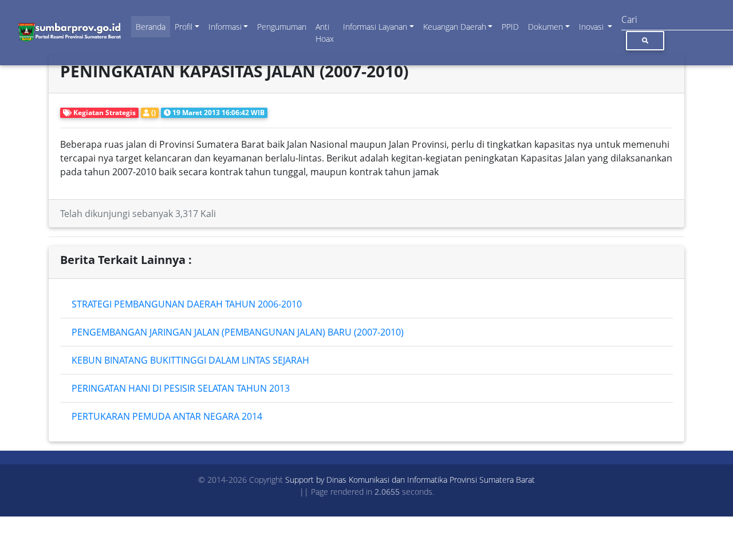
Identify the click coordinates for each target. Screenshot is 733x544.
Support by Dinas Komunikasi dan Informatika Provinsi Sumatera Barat (410, 479)
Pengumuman (281, 26)
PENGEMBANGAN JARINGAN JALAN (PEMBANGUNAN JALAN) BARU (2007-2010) (238, 332)
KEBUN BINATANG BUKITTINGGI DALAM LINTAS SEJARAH (190, 360)
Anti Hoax (325, 32)
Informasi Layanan (375, 26)
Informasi (225, 26)
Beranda (150, 26)
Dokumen (545, 26)
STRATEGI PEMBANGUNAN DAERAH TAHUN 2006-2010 (187, 304)
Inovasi (592, 26)
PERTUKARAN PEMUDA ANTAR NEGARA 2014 (167, 416)
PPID (510, 26)
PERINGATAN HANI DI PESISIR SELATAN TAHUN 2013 (181, 388)
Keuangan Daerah (454, 26)
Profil (183, 26)
